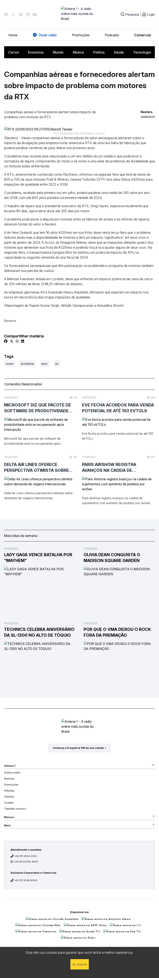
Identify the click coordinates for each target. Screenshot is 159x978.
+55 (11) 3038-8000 (25, 880)
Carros (13, 52)
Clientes (9, 796)
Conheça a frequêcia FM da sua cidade (78, 747)
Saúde (119, 52)
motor (10, 363)
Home (12, 35)
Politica (99, 52)
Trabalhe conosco (15, 808)
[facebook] (5, 341)
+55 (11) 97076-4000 (26, 861)
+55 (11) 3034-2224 (25, 856)
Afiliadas (9, 790)
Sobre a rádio (12, 772)
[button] (6, 14)
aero (44, 363)
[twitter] (11, 341)
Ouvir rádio (48, 35)
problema (27, 363)
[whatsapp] (17, 341)
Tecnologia (142, 52)
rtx (57, 363)
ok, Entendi (79, 964)
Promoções (81, 35)
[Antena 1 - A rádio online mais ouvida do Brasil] (79, 14)
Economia (35, 52)
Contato (9, 802)
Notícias (9, 778)
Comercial (142, 35)
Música (78, 52)
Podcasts (112, 35)
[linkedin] (22, 341)
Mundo (58, 52)
